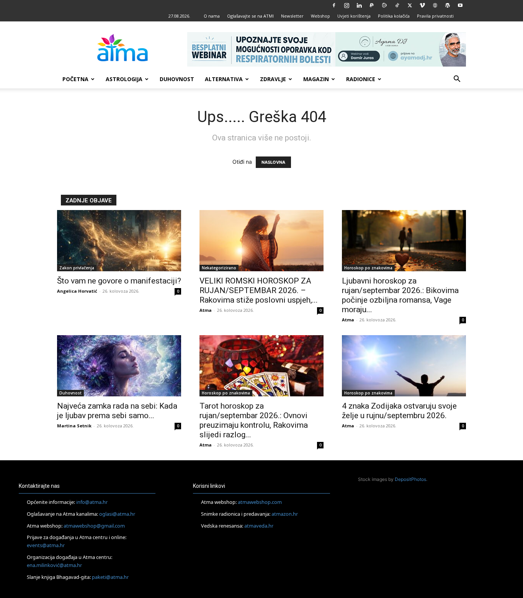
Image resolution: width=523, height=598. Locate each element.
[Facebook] (334, 5)
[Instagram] (346, 5)
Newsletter (292, 16)
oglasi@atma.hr (117, 513)
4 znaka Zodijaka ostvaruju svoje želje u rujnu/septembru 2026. (399, 410)
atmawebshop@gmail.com (94, 525)
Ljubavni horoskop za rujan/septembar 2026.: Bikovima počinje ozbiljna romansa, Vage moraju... (400, 295)
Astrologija (124, 79)
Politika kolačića (394, 16)
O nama (212, 16)
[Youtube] (460, 5)
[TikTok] (397, 5)
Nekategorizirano (219, 267)
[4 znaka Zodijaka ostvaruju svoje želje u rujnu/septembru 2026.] (404, 365)
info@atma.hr (92, 502)
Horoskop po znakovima (368, 267)
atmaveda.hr (258, 525)
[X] (409, 5)
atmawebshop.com (260, 502)
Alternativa (224, 79)
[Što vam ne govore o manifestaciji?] (119, 240)
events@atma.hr (46, 545)
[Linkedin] (359, 5)
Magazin (316, 79)
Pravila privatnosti (435, 16)
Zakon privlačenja (76, 267)
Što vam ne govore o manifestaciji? (119, 280)
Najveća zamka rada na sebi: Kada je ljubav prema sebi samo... (117, 410)
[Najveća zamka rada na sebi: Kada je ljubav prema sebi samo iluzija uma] (119, 365)
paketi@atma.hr (110, 577)
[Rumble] (384, 5)
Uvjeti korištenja (354, 16)
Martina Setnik (74, 426)
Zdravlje (273, 79)
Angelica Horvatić (77, 291)
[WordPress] (447, 5)
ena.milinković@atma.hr (54, 565)
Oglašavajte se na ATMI (250, 16)
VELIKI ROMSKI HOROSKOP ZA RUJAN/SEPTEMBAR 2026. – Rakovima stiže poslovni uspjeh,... (258, 290)
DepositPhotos (410, 479)
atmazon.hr (284, 513)
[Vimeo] (422, 5)
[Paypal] (372, 5)
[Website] (435, 5)
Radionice (360, 79)
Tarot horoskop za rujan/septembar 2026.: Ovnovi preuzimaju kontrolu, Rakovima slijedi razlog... (253, 420)
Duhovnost (177, 79)
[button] (457, 79)
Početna (75, 79)
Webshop (320, 16)
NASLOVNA (273, 162)
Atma (205, 310)
